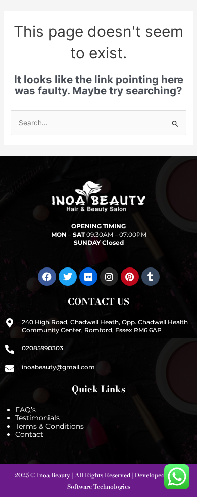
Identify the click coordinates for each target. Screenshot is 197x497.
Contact (29, 434)
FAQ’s (25, 409)
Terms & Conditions (49, 426)
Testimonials (37, 418)
